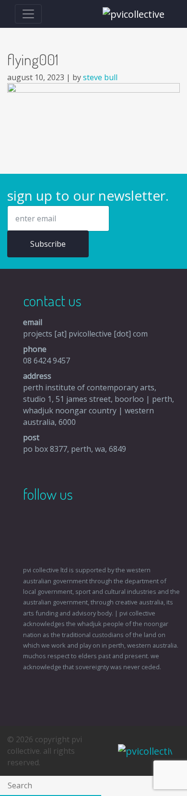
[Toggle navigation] (28, 14)
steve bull (100, 77)
